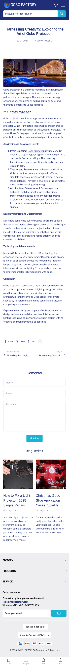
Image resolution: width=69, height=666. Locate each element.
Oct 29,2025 (42, 510)
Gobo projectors (18, 173)
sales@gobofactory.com (16, 601)
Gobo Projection (20, 111)
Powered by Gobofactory (48, 650)
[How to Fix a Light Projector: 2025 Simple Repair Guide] (18, 475)
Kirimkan (34, 438)
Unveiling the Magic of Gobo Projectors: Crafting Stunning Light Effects (18, 355)
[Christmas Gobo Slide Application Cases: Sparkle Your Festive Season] (51, 475)
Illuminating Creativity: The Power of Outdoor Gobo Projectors (50, 355)
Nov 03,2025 (9, 510)
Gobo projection (36, 150)
